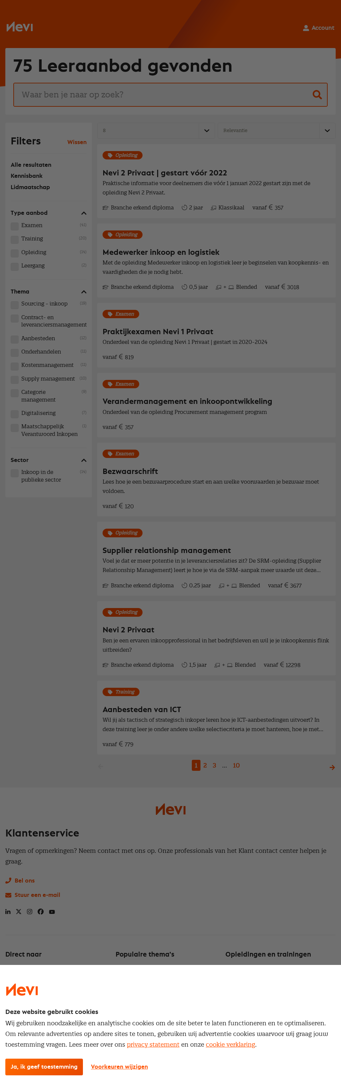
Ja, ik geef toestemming (44, 1067)
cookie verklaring (230, 1044)
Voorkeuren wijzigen (119, 1067)
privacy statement (153, 1044)
